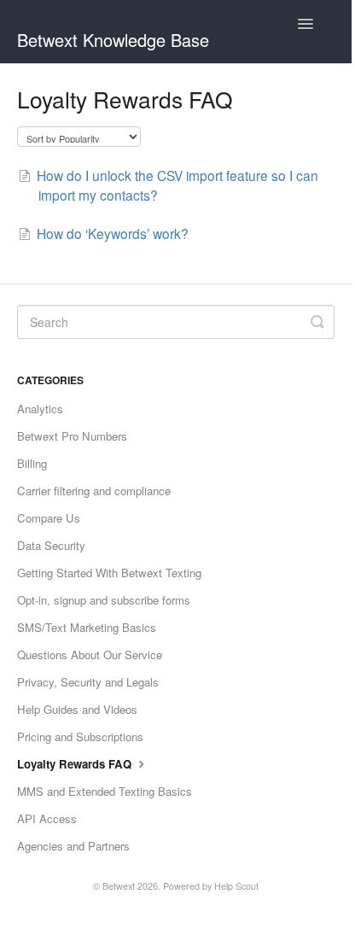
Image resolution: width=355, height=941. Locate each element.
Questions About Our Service (89, 654)
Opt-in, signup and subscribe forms (103, 600)
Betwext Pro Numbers (72, 436)
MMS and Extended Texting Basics (104, 791)
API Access (47, 818)
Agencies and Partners (73, 846)
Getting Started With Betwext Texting (109, 572)
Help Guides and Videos (77, 709)
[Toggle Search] (317, 322)
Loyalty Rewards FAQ (76, 764)
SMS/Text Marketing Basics (86, 627)
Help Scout (236, 886)
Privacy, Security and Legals (88, 682)
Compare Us (48, 518)
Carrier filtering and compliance (94, 490)
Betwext (118, 886)
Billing (32, 463)
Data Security (51, 545)
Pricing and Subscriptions (80, 736)
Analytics (40, 408)
